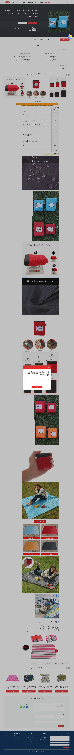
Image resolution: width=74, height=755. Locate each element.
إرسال (37, 386)
